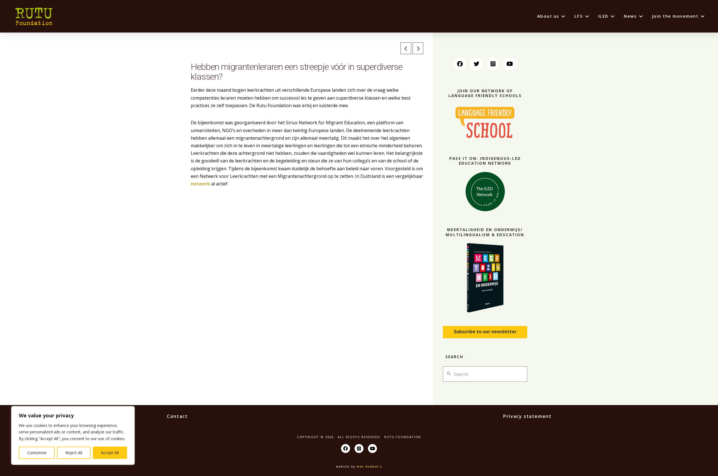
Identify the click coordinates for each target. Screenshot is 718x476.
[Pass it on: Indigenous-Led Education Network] (485, 191)
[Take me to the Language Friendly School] (485, 122)
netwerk (201, 184)
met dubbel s (369, 466)
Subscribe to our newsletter (485, 331)
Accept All (110, 452)
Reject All (73, 452)
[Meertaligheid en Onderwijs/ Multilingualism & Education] (485, 277)
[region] (73, 435)
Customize (37, 452)
